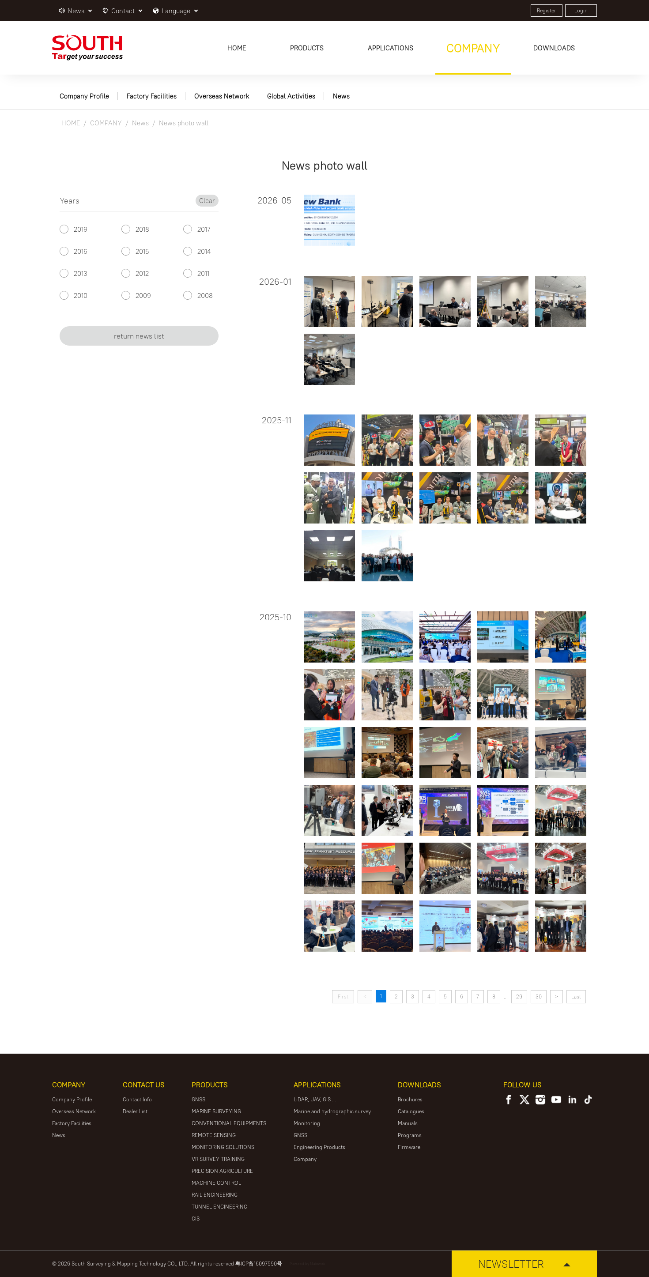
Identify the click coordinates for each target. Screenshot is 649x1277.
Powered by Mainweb (307, 1263)
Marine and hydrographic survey (332, 1111)
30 (539, 996)
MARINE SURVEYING (216, 1111)
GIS (196, 1218)
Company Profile (84, 96)
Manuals (408, 1123)
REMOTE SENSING (214, 1135)
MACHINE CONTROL (216, 1182)
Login (581, 10)
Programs (410, 1135)
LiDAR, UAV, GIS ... (315, 1099)
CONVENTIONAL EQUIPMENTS (229, 1123)
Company (305, 1159)
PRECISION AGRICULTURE (222, 1171)
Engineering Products (319, 1147)
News (341, 96)
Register (546, 10)
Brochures (410, 1099)
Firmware (409, 1147)
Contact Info (137, 1099)
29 (519, 996)
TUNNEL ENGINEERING (219, 1206)
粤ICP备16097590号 (258, 1263)
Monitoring (307, 1123)
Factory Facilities (152, 96)
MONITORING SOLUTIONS (223, 1147)
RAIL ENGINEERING (215, 1194)
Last (576, 996)
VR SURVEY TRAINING (218, 1159)
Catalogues (411, 1111)
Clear (207, 200)
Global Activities (291, 96)
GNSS (198, 1099)
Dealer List (135, 1111)
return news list (139, 335)
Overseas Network (221, 96)
